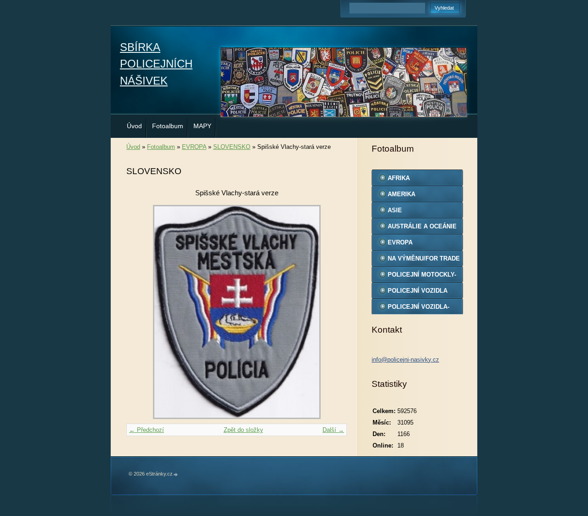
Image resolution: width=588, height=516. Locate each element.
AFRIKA (399, 178)
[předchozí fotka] (141, 312)
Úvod (134, 126)
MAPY (202, 126)
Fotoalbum (167, 126)
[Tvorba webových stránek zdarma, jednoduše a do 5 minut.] (176, 474)
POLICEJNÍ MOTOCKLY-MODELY (422, 276)
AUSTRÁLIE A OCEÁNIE (422, 226)
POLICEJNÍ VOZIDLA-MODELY (418, 308)
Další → (333, 429)
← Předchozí (146, 429)
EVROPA (194, 146)
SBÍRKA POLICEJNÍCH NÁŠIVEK (156, 64)
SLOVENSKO (231, 146)
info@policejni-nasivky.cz (405, 359)
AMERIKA (401, 194)
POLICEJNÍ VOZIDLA (417, 290)
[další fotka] (332, 312)
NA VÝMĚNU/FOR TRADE (424, 258)
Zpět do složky (243, 429)
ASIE (395, 210)
